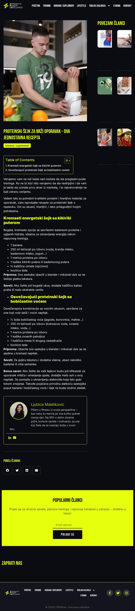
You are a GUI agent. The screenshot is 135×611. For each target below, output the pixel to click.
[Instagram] (126, 593)
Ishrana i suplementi (64, 6)
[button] (7, 470)
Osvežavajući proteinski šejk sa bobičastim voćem (39, 169)
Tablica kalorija (97, 6)
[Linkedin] (9, 438)
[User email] (14, 438)
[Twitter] (118, 593)
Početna (36, 6)
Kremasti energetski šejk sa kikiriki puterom (35, 165)
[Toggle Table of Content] (66, 161)
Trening (47, 6)
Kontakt (127, 6)
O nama (116, 6)
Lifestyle (81, 6)
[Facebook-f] (110, 593)
